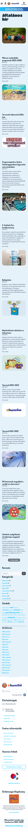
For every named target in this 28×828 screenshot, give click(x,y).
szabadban (20, 617)
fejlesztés (4, 588)
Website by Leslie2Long (14, 825)
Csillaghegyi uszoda (8, 721)
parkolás (5, 617)
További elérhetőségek (9, 715)
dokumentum (5, 585)
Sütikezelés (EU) (8, 744)
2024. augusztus (6, 634)
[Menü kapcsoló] (2, 3)
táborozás (4, 596)
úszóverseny (15, 621)
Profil (5, 4)
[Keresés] (24, 573)
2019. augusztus (6, 670)
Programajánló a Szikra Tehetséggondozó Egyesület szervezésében (13, 164)
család (11, 607)
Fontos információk (7, 591)
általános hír (5, 580)
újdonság (10, 621)
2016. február (5, 673)
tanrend (12, 619)
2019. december (6, 667)
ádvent (3, 621)
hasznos (21, 612)
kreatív (12, 614)
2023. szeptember (6, 642)
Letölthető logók (8, 762)
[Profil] (5, 3)
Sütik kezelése (7, 739)
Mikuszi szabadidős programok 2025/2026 (12, 59)
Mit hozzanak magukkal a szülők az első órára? (12, 482)
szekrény (23, 617)
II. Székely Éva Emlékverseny (8, 226)
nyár (3, 617)
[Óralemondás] (24, 3)
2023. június (5, 644)
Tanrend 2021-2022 (10, 431)
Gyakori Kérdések (8, 756)
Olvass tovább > (5, 81)
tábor (15, 620)
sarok (17, 617)
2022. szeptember (6, 657)
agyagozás (3, 607)
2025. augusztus (6, 631)
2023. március (5, 652)
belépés (7, 607)
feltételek (17, 610)
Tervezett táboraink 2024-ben (13, 115)
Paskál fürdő (7, 718)
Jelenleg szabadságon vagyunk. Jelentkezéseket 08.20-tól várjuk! (14, 9)
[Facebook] (24, 695)
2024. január (5, 639)
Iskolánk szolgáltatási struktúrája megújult (11, 535)
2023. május (5, 647)
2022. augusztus (6, 660)
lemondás (15, 614)
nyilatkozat (23, 614)
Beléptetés (6, 280)
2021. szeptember (6, 665)
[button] (14, 560)
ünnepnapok (21, 621)
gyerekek (3, 612)
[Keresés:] (12, 573)
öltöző (6, 621)
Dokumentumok (8, 742)
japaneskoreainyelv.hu (14, 783)
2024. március (5, 636)
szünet (4, 620)
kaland (9, 614)
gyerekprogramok (13, 612)
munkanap (19, 614)
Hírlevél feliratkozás (9, 759)
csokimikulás (5, 610)
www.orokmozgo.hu (14, 812)
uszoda (23, 619)
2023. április (5, 649)
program (4, 593)
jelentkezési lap (4, 614)
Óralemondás (24, 4)
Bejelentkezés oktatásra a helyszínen (13, 331)
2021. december (6, 662)
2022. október (5, 655)
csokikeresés (16, 607)
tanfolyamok (8, 619)
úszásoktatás (5, 598)
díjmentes (11, 610)
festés (22, 610)
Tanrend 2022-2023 (10, 385)
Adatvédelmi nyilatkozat (10, 736)
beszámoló (5, 583)
